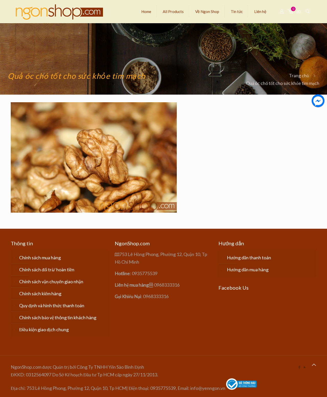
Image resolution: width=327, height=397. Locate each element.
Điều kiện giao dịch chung (44, 329)
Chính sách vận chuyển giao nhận (51, 281)
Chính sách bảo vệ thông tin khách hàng (57, 317)
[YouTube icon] (305, 367)
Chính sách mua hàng (40, 257)
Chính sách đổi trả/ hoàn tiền (46, 269)
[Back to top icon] (314, 364)
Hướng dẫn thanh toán (249, 257)
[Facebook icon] (299, 367)
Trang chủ (299, 75)
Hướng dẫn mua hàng (247, 269)
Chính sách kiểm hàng (40, 293)
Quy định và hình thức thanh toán (51, 305)
